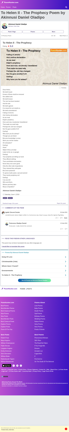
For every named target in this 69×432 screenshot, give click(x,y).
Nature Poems (39, 321)
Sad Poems (38, 313)
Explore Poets (5, 326)
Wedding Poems (39, 319)
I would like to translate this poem (13, 246)
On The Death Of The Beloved (44, 361)
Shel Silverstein (6, 353)
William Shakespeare (8, 343)
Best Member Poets (7, 319)
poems (10, 198)
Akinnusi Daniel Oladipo (17, 24)
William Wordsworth (7, 361)
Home (3, 7)
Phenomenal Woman (41, 338)
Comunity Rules (27, 371)
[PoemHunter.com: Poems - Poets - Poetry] (9, 2)
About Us (3, 369)
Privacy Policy (37, 371)
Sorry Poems (38, 324)
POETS (29, 289)
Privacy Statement (33, 369)
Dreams (37, 348)
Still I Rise (37, 340)
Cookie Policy (22, 369)
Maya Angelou (5, 340)
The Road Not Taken (41, 343)
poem (5, 198)
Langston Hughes (6, 348)
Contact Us (42, 369)
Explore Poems (6, 324)
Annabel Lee (38, 351)
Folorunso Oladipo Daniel (17, 223)
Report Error (54, 369)
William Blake (5, 356)
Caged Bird (38, 353)
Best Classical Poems (8, 311)
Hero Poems (38, 326)
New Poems (5, 313)
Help (48, 369)
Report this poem (61, 203)
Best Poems (5, 305)
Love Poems (38, 305)
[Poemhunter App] (6, 365)
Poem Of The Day (6, 329)
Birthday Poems (39, 316)
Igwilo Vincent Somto (12, 212)
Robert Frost (5, 338)
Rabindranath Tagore (7, 359)
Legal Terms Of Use (47, 371)
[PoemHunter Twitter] (17, 366)
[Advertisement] (27, 413)
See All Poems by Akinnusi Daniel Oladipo (34, 280)
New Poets (4, 316)
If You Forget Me (39, 346)
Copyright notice (12, 369)
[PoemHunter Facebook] (14, 366)
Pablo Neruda (5, 346)
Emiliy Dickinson (6, 351)
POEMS (22, 289)
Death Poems (38, 311)
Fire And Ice (38, 359)
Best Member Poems (7, 308)
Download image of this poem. (10, 203)
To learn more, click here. (7, 429)
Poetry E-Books (39, 329)
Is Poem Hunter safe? (15, 371)
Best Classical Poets (7, 321)
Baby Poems (38, 308)
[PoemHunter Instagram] (21, 366)
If (34, 356)
